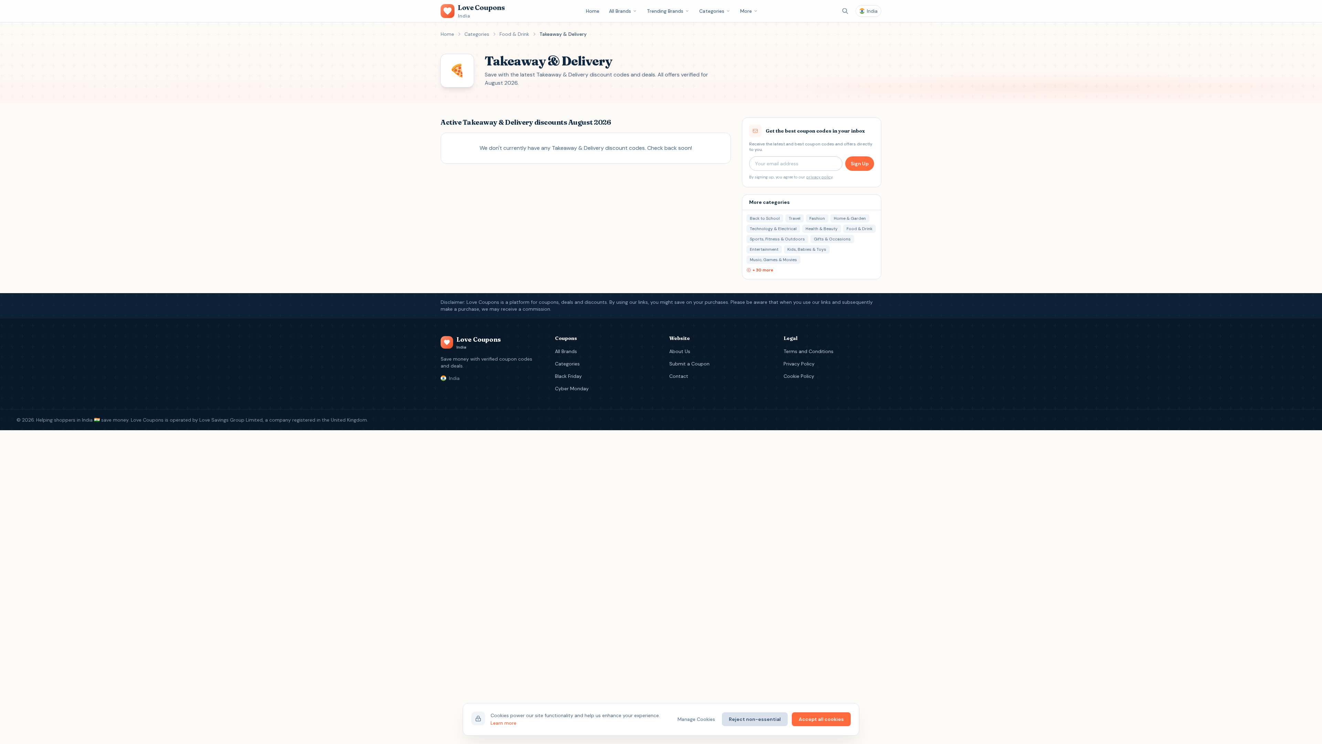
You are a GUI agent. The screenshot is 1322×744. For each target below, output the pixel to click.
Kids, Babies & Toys (806, 249)
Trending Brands (665, 11)
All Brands (620, 11)
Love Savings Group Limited (231, 420)
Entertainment (764, 249)
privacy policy (819, 177)
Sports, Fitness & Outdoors (777, 239)
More (746, 11)
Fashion (817, 218)
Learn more (503, 723)
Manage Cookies (696, 719)
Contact (678, 376)
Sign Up (860, 164)
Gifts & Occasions (832, 239)
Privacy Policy (799, 364)
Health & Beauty (822, 228)
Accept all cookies (821, 719)
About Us (679, 351)
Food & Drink (514, 34)
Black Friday (568, 376)
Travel (794, 218)
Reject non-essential (755, 719)
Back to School (765, 218)
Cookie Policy (799, 376)
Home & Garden (850, 218)
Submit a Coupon (689, 364)
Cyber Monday (572, 388)
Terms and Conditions (808, 351)
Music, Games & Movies (773, 259)
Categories (711, 11)
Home (592, 11)
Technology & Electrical (773, 228)
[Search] (845, 11)
